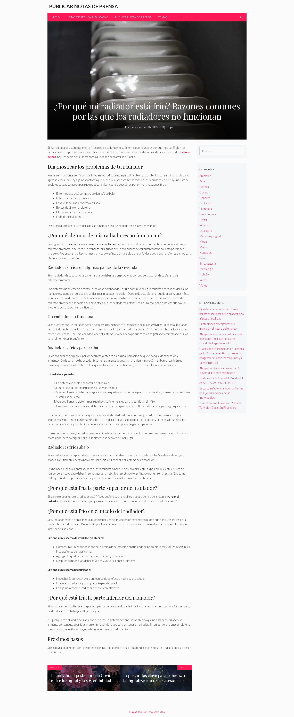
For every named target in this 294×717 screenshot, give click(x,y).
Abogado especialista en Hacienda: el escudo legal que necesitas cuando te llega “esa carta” (221, 338)
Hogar (170, 127)
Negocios (205, 252)
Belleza (204, 187)
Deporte (204, 198)
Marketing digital (210, 236)
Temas (162, 17)
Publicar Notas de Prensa (83, 6)
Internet (204, 225)
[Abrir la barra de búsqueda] (241, 17)
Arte (202, 181)
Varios (203, 280)
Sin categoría (207, 263)
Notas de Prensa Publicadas (87, 17)
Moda (203, 241)
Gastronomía (207, 214)
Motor (203, 247)
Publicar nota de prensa (133, 17)
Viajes (203, 285)
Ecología (204, 203)
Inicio (55, 17)
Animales (205, 176)
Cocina (203, 192)
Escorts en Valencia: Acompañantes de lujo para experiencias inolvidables (221, 393)
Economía (205, 208)
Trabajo (204, 274)
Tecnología (206, 269)
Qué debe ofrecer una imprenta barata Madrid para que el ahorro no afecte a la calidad (221, 313)
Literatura (205, 230)
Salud (202, 258)
